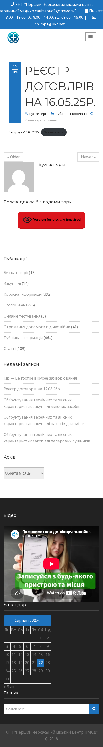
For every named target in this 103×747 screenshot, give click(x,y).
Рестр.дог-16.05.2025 (24, 132)
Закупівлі (12, 283)
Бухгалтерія (38, 113)
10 (7, 654)
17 (7, 662)
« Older (13, 156)
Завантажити (53, 132)
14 (34, 654)
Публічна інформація (71, 113)
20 (27, 662)
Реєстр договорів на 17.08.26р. (32, 389)
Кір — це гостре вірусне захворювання (40, 378)
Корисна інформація (23, 294)
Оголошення (15, 305)
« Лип (9, 686)
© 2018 (51, 738)
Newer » (88, 156)
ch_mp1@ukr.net (50, 24)
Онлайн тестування (22, 316)
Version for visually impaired (56, 219)
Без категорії (16, 272)
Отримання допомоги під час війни (37, 327)
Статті (10, 348)
